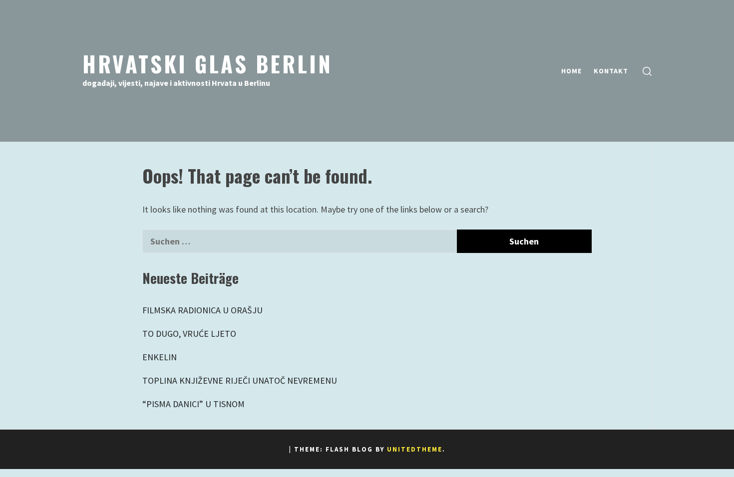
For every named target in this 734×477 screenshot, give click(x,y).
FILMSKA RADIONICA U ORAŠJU (202, 310)
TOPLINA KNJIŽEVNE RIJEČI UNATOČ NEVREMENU (239, 380)
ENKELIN (159, 357)
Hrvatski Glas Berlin (207, 63)
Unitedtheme (414, 449)
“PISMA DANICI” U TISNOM (193, 404)
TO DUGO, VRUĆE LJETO (189, 333)
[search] (647, 71)
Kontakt (611, 70)
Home (571, 70)
